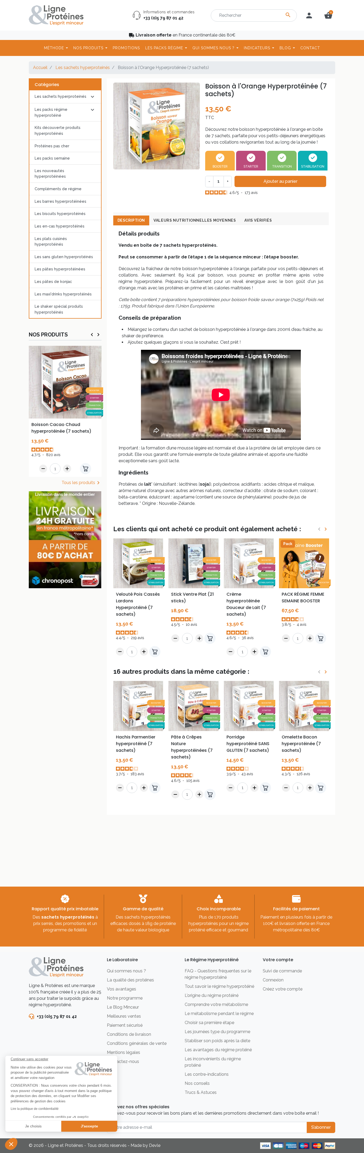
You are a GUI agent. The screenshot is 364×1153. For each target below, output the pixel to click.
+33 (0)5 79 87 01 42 (163, 18)
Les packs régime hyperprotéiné (51, 112)
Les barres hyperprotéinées (60, 201)
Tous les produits (82, 483)
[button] (11, 1144)
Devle (154, 1145)
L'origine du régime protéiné (211, 995)
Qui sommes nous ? (126, 970)
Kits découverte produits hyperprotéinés (57, 130)
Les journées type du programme (217, 1031)
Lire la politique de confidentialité (35, 1109)
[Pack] (304, 563)
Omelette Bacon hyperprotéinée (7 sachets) (301, 743)
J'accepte (89, 1126)
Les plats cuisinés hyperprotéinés (51, 241)
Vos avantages (121, 989)
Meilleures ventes (124, 1016)
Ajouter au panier (280, 181)
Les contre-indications (207, 1074)
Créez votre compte (282, 989)
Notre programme (125, 998)
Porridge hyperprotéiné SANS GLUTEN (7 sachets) (248, 743)
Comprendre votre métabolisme (216, 1004)
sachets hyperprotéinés (67, 917)
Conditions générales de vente (137, 1043)
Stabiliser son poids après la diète (217, 1040)
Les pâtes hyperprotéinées (60, 269)
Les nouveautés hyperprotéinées (50, 173)
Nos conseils (197, 1083)
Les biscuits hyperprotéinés (60, 213)
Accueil (40, 67)
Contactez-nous (123, 1061)
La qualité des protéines (130, 980)
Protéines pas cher (52, 146)
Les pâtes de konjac (53, 281)
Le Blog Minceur (123, 1007)
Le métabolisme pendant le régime (219, 1013)
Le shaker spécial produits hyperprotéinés (59, 309)
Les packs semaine (52, 158)
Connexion (273, 980)
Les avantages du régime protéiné (218, 1049)
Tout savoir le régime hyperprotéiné (219, 986)
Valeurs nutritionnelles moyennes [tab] (194, 220)
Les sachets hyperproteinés (82, 67)
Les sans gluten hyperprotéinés (64, 256)
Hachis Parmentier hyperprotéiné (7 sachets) (135, 743)
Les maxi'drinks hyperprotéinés (63, 294)
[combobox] (254, 15)
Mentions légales (123, 1052)
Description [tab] (131, 220)
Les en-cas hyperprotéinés (59, 226)
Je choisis (33, 1126)
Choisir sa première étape (209, 1022)
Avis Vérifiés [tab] (258, 220)
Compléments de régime (58, 188)
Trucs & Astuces (201, 1092)
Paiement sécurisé (125, 1025)
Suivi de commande (282, 970)
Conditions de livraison (129, 1034)
